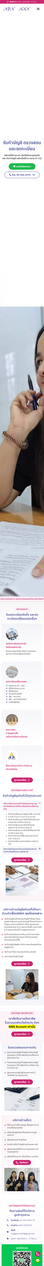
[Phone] (37, 1254)
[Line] (37, 1260)
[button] (38, 9)
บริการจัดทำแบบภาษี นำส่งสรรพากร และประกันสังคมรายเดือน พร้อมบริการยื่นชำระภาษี (21, 806)
